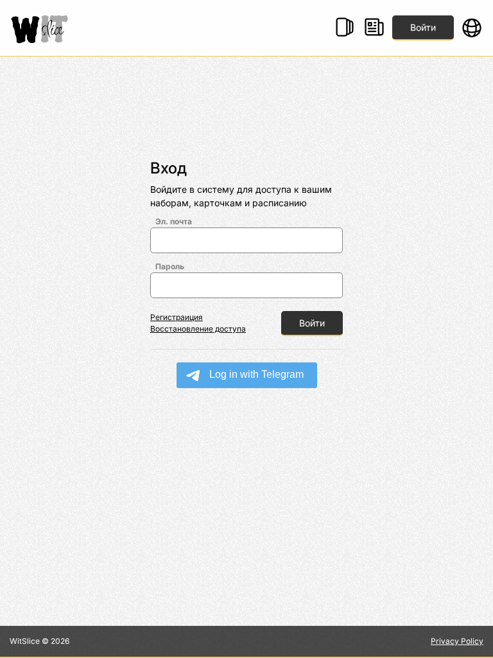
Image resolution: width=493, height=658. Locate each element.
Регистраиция (176, 317)
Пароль (169, 266)
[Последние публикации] (374, 27)
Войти (423, 27)
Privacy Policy (457, 641)
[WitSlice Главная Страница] (42, 28)
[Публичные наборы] (344, 27)
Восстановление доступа (198, 328)
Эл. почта (173, 221)
